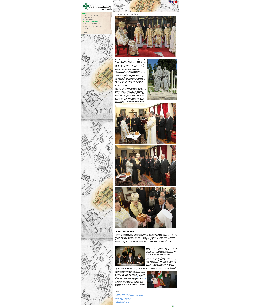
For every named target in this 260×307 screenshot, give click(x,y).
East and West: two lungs (91, 21)
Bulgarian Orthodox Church (122, 294)
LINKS (85, 33)
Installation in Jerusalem (91, 15)
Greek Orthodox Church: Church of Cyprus (126, 298)
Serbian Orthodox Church (122, 302)
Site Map (116, 1)
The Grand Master (90, 17)
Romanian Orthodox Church (122, 300)
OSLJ (90, 306)
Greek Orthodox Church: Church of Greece (126, 297)
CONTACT (86, 28)
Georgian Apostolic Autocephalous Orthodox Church (129, 295)
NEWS (85, 13)
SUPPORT (86, 30)
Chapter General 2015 (91, 19)
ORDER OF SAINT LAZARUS (92, 26)
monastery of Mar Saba (137, 277)
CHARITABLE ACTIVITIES (91, 24)
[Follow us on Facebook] (175, 305)
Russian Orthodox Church (122, 301)
